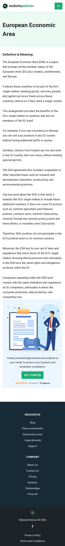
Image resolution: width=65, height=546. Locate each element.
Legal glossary (32, 440)
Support (32, 446)
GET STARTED (32, 375)
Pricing (32, 476)
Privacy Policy (33, 535)
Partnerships (32, 488)
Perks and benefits (32, 428)
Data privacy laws (32, 434)
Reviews (32, 482)
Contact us (32, 470)
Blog (32, 422)
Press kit (33, 494)
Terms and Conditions (32, 541)
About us (32, 464)
